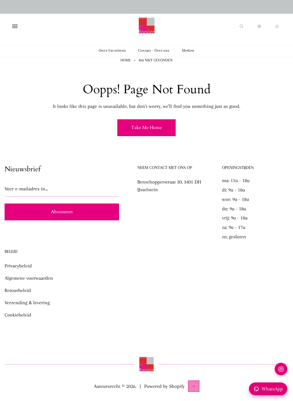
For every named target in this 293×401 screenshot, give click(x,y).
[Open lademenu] (15, 26)
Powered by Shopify (164, 386)
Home (125, 60)
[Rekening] (259, 26)
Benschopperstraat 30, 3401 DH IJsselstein (169, 185)
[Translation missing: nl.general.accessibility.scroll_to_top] (193, 386)
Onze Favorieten (112, 50)
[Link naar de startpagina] (146, 364)
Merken (188, 50)
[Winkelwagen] (277, 26)
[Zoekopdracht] (241, 26)
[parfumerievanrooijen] (147, 26)
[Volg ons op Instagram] (281, 369)
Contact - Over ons (154, 50)
